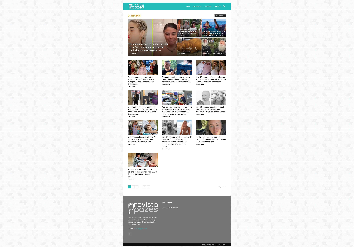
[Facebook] (224, 1)
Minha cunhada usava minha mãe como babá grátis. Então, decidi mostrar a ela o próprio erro (142, 139)
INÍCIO (188, 6)
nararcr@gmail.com (140, 228)
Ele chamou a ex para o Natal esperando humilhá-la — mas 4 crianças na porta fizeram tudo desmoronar (141, 80)
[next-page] (148, 186)
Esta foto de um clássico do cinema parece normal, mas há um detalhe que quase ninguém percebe (142, 173)
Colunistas (197, 6)
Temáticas (207, 6)
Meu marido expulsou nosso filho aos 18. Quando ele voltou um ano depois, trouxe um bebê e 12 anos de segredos (142, 110)
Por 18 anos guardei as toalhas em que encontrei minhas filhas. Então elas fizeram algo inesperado (211, 79)
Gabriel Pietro (133, 53)
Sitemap (224, 244)
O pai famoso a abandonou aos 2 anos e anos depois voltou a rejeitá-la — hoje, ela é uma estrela (210, 109)
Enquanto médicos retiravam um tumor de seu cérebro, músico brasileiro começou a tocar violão (176, 79)
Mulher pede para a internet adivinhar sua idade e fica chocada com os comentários (211, 139)
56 (144, 187)
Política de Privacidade (208, 244)
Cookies (218, 244)
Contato (217, 6)
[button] (224, 6)
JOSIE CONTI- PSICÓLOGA (170, 208)
